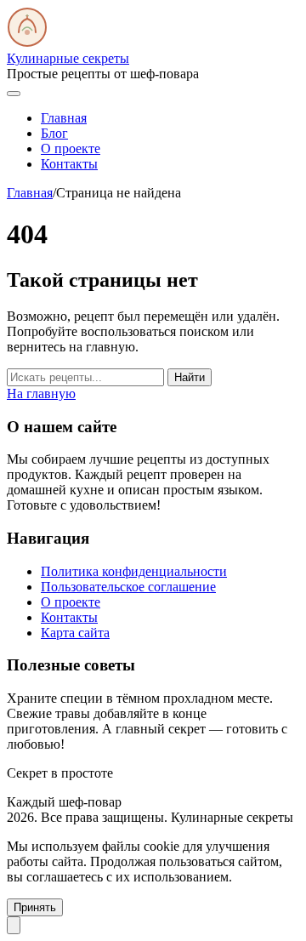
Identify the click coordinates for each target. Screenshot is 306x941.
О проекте (70, 148)
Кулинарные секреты (68, 58)
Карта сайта (75, 632)
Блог (54, 133)
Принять (35, 907)
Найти (189, 377)
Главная (64, 118)
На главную (41, 393)
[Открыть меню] (13, 93)
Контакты (69, 164)
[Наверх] (13, 925)
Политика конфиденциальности (134, 571)
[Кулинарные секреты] (27, 43)
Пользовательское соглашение (128, 586)
